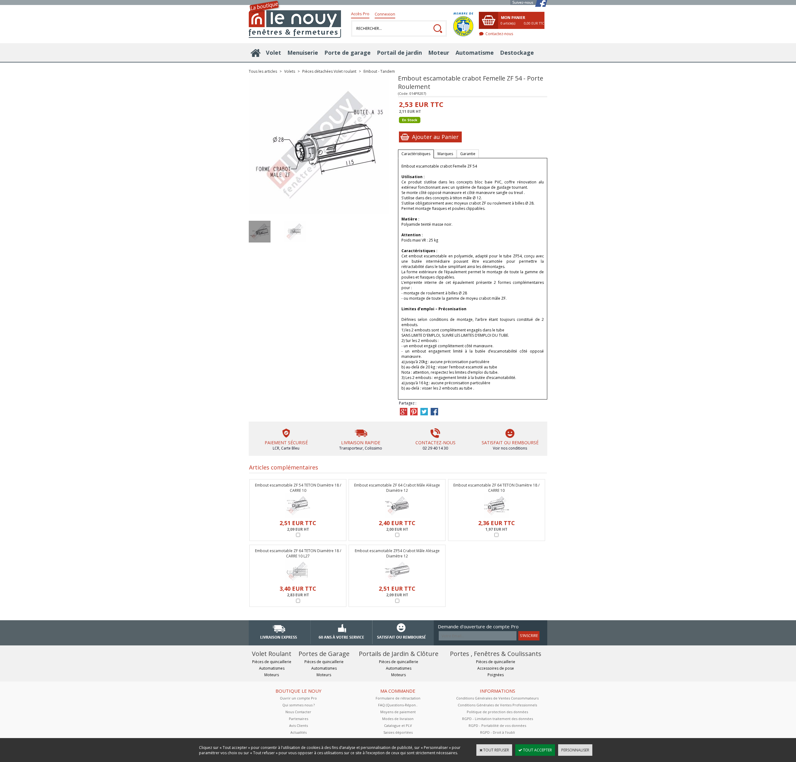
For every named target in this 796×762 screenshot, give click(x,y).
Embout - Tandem (379, 71)
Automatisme (475, 52)
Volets (289, 71)
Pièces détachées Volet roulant (329, 71)
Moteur (438, 52)
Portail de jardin (399, 52)
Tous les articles (263, 71)
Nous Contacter (298, 711)
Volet (273, 52)
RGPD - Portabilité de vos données (497, 725)
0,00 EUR (534, 23)
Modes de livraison (398, 718)
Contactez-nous (499, 33)
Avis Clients (298, 725)
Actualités (298, 732)
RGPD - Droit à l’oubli (497, 732)
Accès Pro (360, 13)
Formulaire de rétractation (398, 698)
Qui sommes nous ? (298, 705)
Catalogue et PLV (398, 725)
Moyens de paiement (398, 711)
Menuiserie (302, 52)
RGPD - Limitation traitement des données (497, 718)
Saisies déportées (398, 732)
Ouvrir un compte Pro (298, 698)
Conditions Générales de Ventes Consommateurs (497, 698)
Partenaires (298, 718)
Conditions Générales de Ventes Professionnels (497, 705)
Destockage (517, 52)
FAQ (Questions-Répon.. (398, 705)
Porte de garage (347, 52)
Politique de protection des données (497, 711)
